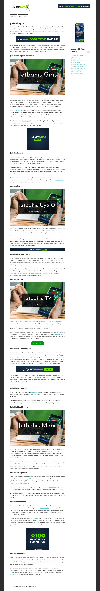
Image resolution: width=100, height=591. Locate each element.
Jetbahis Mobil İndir (78, 72)
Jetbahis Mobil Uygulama (78, 68)
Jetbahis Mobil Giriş (78, 74)
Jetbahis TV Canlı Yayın (78, 66)
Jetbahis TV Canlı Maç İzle (78, 64)
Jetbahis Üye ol (59, 180)
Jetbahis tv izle (59, 334)
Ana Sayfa (13, 16)
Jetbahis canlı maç (35, 392)
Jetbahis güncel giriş (20, 49)
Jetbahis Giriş (22, 16)
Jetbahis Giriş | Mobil (77, 70)
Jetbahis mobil (40, 449)
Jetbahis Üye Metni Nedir (78, 61)
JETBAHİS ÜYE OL (38, 343)
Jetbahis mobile (44, 508)
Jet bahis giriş (26, 121)
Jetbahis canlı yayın (15, 363)
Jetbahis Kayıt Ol (76, 57)
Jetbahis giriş (19, 110)
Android (35, 518)
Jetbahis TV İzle (76, 62)
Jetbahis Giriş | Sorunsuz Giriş (79, 55)
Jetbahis (31, 271)
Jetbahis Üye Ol (14, 245)
